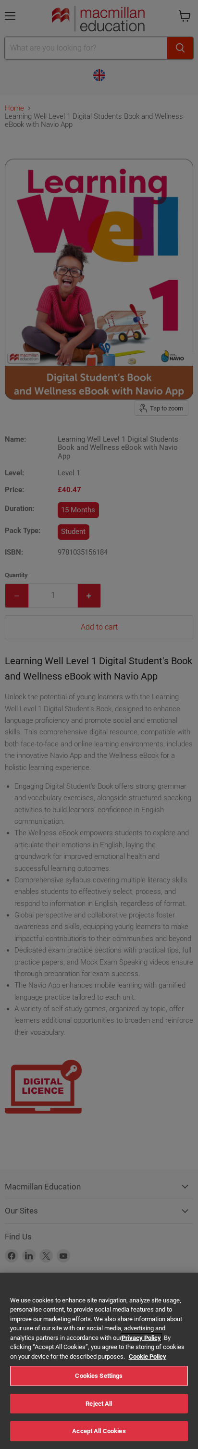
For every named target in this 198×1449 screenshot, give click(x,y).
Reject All (99, 1403)
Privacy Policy (141, 1337)
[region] (99, 1361)
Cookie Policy (147, 1356)
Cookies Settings (99, 1375)
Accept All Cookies (98, 1431)
